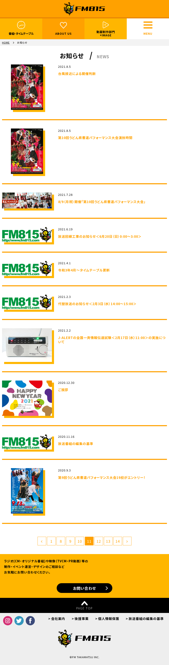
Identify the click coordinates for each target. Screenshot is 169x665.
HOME (6, 42)
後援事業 (82, 618)
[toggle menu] (148, 25)
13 (108, 541)
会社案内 (58, 618)
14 (117, 541)
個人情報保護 (108, 618)
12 (98, 541)
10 (79, 541)
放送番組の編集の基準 (146, 618)
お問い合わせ (84, 588)
